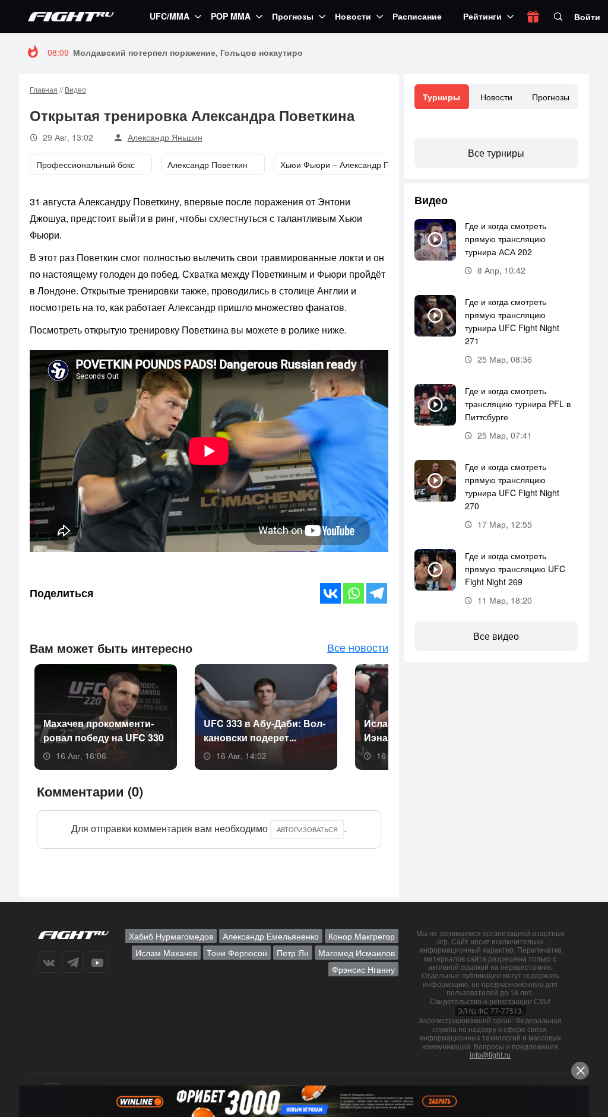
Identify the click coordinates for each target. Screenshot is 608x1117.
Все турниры (496, 153)
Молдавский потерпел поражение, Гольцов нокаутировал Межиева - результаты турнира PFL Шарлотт (292, 52)
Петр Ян (293, 953)
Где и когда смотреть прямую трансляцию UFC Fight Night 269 (515, 569)
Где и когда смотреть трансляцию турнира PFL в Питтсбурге (518, 404)
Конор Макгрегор (361, 936)
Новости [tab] (496, 97)
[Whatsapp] (353, 593)
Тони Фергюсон (237, 953)
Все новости (357, 647)
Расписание (417, 16)
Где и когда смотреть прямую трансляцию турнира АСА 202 (505, 239)
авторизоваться (307, 829)
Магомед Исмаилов (356, 953)
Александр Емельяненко (271, 936)
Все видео (496, 636)
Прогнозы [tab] (550, 97)
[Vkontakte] (330, 593)
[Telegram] (376, 593)
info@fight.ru (490, 1054)
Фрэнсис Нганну (363, 969)
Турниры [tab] (441, 97)
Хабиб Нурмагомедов (171, 936)
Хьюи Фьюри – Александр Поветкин (350, 164)
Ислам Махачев (166, 953)
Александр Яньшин (165, 137)
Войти (587, 17)
